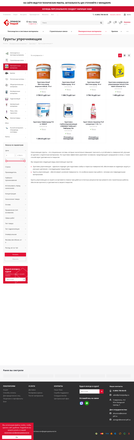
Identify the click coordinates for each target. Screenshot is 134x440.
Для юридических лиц (11, 396)
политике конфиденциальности (16, 433)
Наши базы (58, 390)
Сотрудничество (60, 396)
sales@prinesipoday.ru (121, 395)
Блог (5, 401)
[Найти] (101, 23)
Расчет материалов (36, 396)
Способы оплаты (9, 393)
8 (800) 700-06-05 (101, 15)
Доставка (32, 390)
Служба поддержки (61, 393)
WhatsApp (87, 403)
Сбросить (15, 259)
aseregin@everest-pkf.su (122, 420)
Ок (17, 437)
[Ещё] (127, 31)
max (81, 403)
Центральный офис (61, 399)
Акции (5, 390)
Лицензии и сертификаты (13, 399)
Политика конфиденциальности (43, 431)
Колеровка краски (35, 393)
